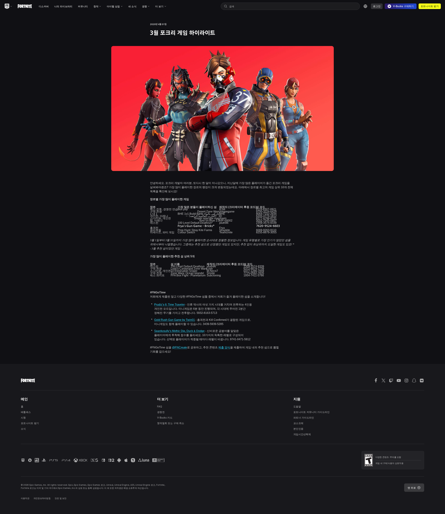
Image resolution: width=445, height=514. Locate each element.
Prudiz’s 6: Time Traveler (169, 304)
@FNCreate (179, 347)
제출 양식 (224, 347)
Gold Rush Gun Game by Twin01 (174, 319)
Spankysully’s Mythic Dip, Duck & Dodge (179, 330)
